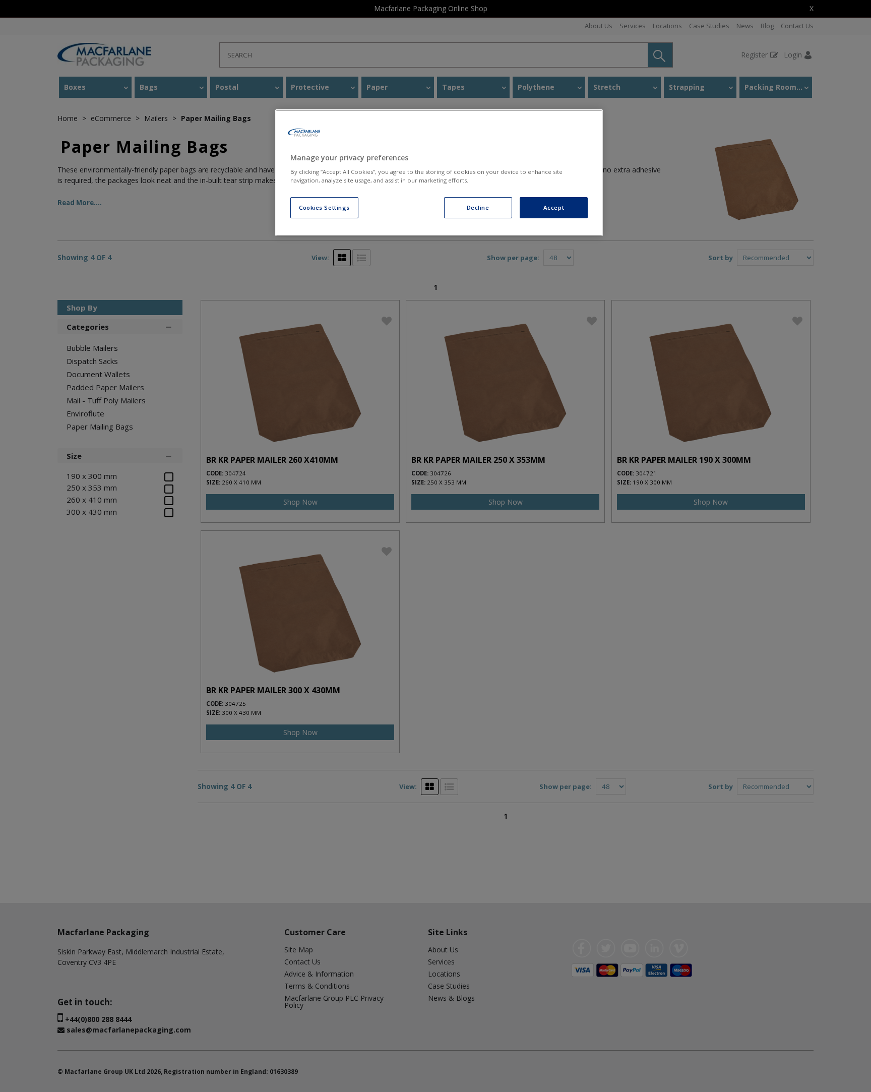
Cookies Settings (324, 207)
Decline (478, 207)
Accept (553, 207)
